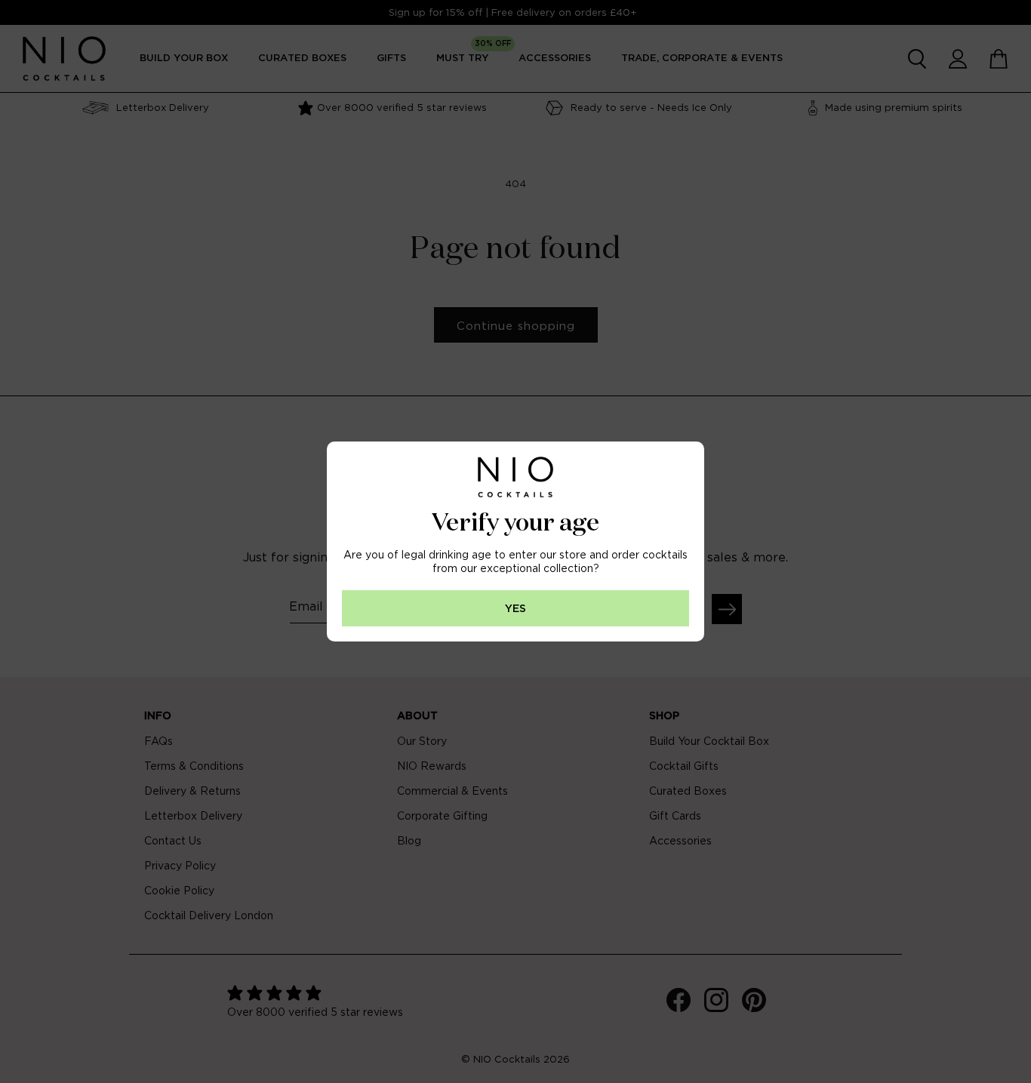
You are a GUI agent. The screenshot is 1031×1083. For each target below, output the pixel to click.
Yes (515, 609)
